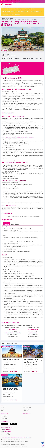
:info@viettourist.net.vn (22, 446)
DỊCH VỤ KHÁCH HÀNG (8, 14)
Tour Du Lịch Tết (7, 9)
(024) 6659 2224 (33, 329)
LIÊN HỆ (18, 14)
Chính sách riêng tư (26, 409)
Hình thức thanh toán (4, 416)
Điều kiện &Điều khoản (27, 407)
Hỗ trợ (2, 410)
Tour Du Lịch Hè (18, 9)
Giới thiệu (2, 407)
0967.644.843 (7, 431)
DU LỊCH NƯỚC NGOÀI (22, 11)
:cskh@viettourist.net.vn (22, 442)
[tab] (6, 223)
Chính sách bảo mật (26, 410)
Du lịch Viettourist (13, 303)
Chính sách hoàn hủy (4, 418)
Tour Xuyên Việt (30, 9)
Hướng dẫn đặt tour (4, 415)
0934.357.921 (17, 1)
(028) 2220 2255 (12, 329)
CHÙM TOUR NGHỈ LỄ (37, 11)
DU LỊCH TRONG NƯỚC (8, 11)
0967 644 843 (8, 333)
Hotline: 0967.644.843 (7, 1)
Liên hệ (2, 409)
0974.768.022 (33, 333)
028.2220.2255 (7, 429)
